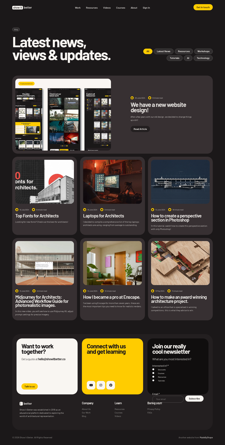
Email (156, 393)
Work (78, 7)
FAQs (149, 412)
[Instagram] (101, 385)
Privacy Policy (153, 409)
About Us (86, 409)
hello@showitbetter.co (51, 359)
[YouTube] (91, 385)
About (134, 7)
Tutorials (161, 381)
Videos (107, 7)
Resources (92, 7)
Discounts (162, 369)
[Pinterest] (110, 385)
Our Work (86, 412)
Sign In (146, 7)
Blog (84, 416)
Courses (120, 7)
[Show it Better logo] (22, 8)
